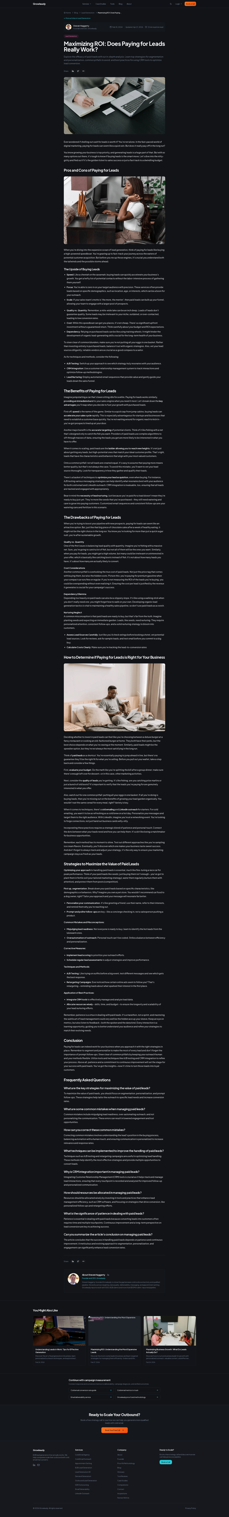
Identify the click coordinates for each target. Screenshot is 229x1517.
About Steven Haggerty (93, 1274)
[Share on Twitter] (78, 71)
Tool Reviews (122, 1476)
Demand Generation (83, 1476)
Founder (120, 1459)
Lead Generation (87, 13)
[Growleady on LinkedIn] (34, 1465)
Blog (120, 4)
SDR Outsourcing (82, 1485)
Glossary (121, 1472)
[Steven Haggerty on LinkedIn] (108, 1274)
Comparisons (122, 1485)
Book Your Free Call (112, 1430)
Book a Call (190, 4)
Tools (112, 4)
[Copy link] (83, 71)
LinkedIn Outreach (82, 1493)
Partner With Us (123, 1498)
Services (85, 4)
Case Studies (101, 4)
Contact (120, 1489)
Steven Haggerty (81, 26)
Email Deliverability (82, 1489)
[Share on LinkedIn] (73, 71)
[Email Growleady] (38, 1465)
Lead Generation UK (83, 1472)
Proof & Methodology (126, 1463)
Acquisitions (122, 1493)
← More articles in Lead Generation (77, 18)
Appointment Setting (83, 1463)
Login (178, 4)
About (129, 4)
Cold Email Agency (82, 1455)
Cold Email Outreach (83, 1459)
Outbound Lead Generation (86, 1480)
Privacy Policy (190, 1508)
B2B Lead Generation (83, 1468)
